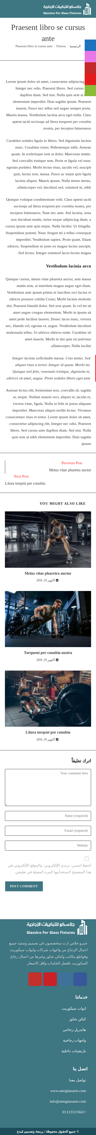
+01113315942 (74, 1112)
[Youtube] (35, 979)
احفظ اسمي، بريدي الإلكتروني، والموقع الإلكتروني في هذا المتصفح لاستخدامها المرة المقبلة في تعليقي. (49, 868)
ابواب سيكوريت (74, 1008)
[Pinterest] (50, 979)
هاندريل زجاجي (74, 1030)
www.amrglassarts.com (68, 1091)
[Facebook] (80, 979)
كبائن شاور (77, 1019)
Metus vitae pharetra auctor (48, 573)
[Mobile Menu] (6, 9)
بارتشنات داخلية (74, 1051)
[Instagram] (65, 979)
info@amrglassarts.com (68, 1101)
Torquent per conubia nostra (48, 653)
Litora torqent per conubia (48, 732)
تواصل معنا (77, 1080)
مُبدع (20, 1131)
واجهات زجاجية (74, 1040)
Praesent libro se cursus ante (34, 46)
